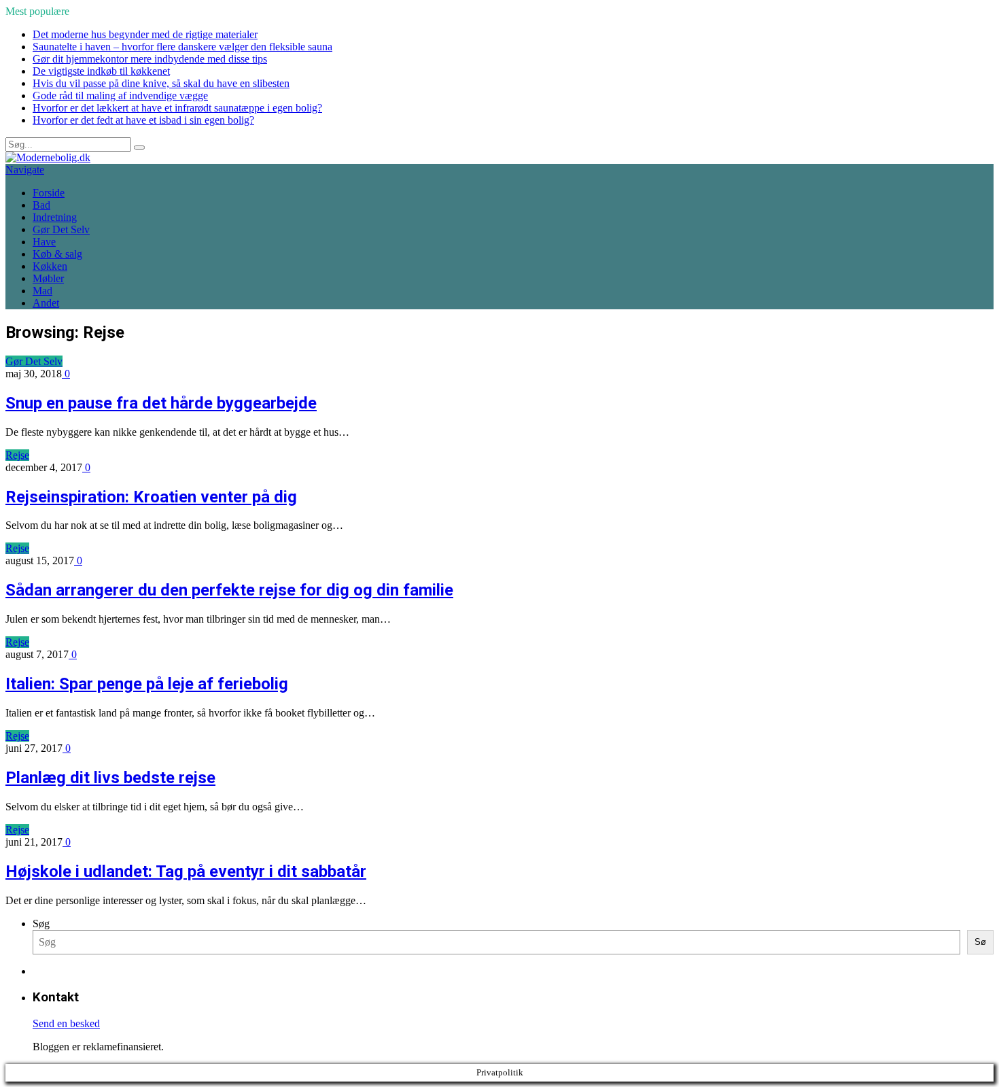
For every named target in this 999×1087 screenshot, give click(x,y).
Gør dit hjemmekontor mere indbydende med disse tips (150, 59)
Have (44, 241)
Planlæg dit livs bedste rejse (110, 777)
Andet (46, 303)
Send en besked (66, 1023)
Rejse (17, 455)
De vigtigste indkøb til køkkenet (101, 71)
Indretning (55, 217)
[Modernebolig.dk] (47, 157)
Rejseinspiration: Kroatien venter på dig (151, 496)
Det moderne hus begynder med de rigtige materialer (145, 34)
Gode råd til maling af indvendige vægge (120, 95)
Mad (42, 290)
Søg (41, 923)
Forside (49, 193)
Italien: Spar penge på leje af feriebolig (146, 683)
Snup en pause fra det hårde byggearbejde (161, 403)
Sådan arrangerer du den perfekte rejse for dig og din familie (229, 590)
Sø (980, 942)
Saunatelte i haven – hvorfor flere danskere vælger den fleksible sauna (182, 46)
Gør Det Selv (61, 229)
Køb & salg (57, 254)
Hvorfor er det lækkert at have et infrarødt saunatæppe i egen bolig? (177, 108)
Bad (41, 205)
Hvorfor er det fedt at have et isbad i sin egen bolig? (143, 120)
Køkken (50, 266)
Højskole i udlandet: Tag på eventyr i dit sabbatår (185, 871)
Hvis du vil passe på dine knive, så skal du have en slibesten (161, 83)
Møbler (48, 278)
